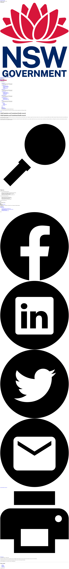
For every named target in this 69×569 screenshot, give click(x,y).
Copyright (3, 565)
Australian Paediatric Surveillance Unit (6, 208)
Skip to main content (2, 0)
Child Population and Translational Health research (7, 209)
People (4, 103)
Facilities (4, 87)
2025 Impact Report (5, 88)
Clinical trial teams (5, 93)
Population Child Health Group (5, 210)
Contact (4, 105)
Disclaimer (3, 566)
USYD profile (2, 206)
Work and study (5, 104)
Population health (2, 207)
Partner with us (5, 94)
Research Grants (5, 98)
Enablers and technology (6, 86)
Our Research (3, 107)
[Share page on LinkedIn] (34, 349)
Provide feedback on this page (3, 487)
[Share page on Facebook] (34, 280)
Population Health (4, 108)
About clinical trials (5, 92)
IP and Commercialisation (6, 99)
